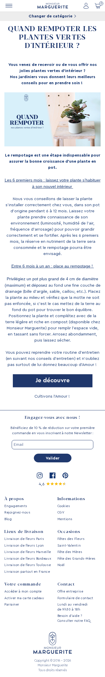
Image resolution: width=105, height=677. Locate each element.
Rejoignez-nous (17, 512)
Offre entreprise (70, 591)
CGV (60, 512)
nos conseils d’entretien (51, 359)
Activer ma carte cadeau (24, 598)
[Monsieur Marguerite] (52, 5)
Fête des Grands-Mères (76, 558)
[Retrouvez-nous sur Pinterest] (65, 475)
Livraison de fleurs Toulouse (27, 565)
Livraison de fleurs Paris (24, 538)
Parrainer (11, 604)
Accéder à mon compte (23, 591)
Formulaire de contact (75, 598)
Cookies (63, 506)
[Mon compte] (86, 6)
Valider (53, 458)
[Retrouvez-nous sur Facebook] (52, 475)
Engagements (15, 506)
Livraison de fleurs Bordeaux (27, 558)
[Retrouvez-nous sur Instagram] (40, 475)
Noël (61, 565)
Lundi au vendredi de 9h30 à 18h (72, 607)
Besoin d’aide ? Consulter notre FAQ (73, 618)
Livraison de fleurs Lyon (24, 545)
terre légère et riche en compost (36, 322)
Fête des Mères (70, 552)
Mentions (65, 519)
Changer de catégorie (51, 16)
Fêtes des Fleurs (71, 538)
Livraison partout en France (27, 571)
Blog (8, 519)
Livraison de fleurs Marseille (27, 552)
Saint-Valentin (69, 545)
